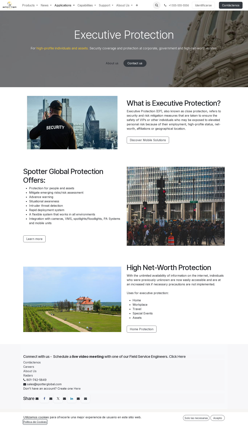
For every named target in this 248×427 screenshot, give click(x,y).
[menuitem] (30, 5)
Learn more (34, 239)
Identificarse (203, 5)
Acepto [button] (217, 418)
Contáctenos (230, 5)
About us (112, 63)
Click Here (177, 356)
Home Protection (141, 329)
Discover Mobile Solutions (148, 140)
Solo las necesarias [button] (196, 418)
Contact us (134, 63)
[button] (156, 5)
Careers (28, 367)
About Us (29, 371)
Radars (28, 375)
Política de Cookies (35, 421)
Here (77, 388)
